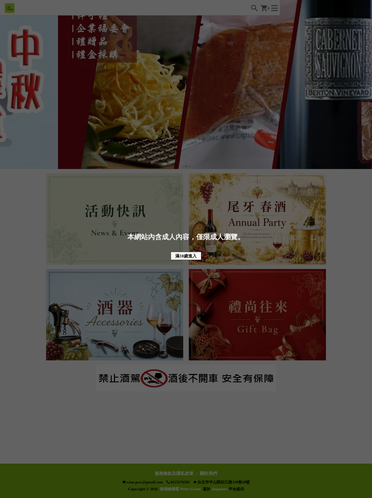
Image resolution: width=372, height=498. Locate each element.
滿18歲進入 (186, 256)
